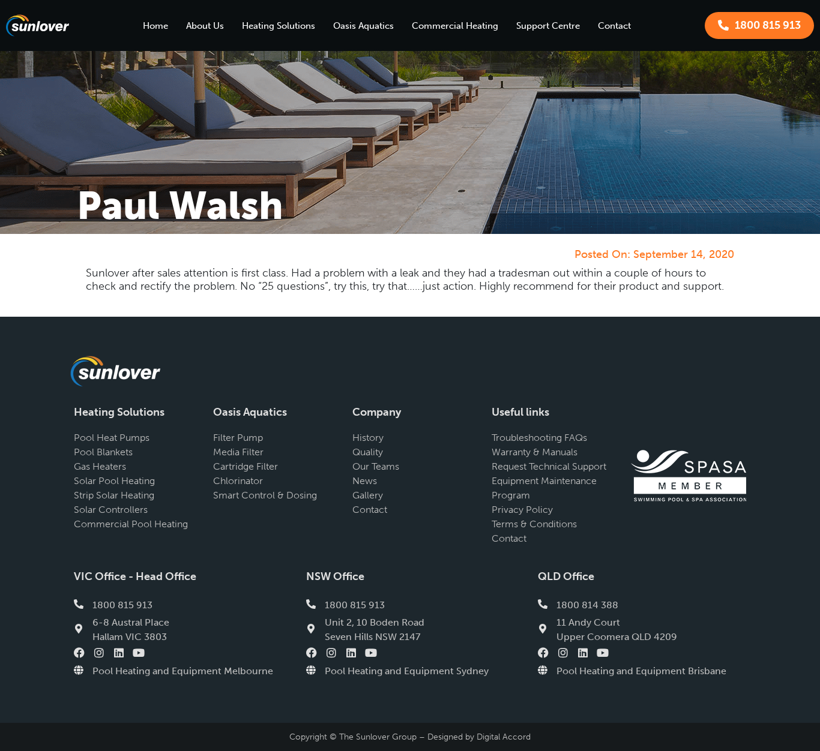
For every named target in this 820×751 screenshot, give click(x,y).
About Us (205, 25)
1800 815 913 (122, 605)
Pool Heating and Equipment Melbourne (182, 671)
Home (155, 25)
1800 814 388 (587, 605)
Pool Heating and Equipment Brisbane (641, 671)
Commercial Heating (455, 25)
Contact (614, 25)
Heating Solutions (278, 25)
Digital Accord (504, 737)
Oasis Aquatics (363, 25)
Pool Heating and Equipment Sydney (407, 671)
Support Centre (548, 25)
